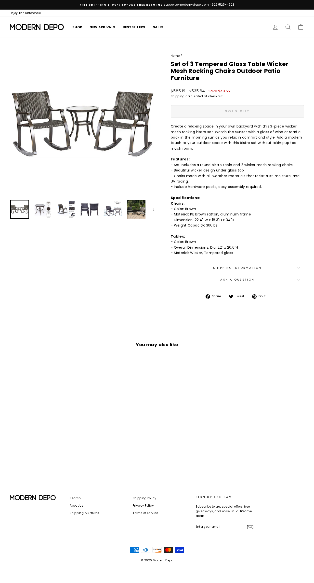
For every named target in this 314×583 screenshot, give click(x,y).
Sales (158, 27)
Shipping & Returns (84, 513)
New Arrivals (102, 27)
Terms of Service (145, 513)
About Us (76, 506)
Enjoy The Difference (25, 13)
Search (75, 498)
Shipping (178, 96)
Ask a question (237, 280)
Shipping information (237, 268)
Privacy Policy (143, 506)
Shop (77, 27)
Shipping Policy (144, 498)
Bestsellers (134, 27)
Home (175, 56)
